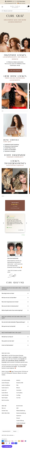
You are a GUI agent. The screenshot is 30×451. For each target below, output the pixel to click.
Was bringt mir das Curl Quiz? (8, 293)
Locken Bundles (5, 395)
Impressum (18, 415)
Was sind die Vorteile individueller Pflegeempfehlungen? (13, 322)
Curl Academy (19, 392)
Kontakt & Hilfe (19, 382)
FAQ (17, 385)
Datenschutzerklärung (21, 413)
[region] (15, 223)
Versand (18, 418)
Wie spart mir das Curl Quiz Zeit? (8, 326)
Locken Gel (4, 390)
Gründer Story (5, 410)
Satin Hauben (5, 397)
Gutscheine (18, 390)
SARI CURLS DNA (5, 413)
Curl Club (18, 397)
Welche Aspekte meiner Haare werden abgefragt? (12, 310)
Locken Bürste (5, 392)
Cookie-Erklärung (20, 420)
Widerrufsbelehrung (20, 410)
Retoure (18, 387)
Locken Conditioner (6, 385)
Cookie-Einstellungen (20, 423)
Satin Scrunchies (5, 400)
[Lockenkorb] (27, 6)
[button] (3, 223)
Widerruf (19, 426)
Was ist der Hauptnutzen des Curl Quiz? (10, 301)
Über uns (4, 408)
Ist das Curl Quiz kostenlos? (7, 345)
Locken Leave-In (5, 387)
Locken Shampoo (5, 382)
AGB (17, 408)
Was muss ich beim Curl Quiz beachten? (10, 306)
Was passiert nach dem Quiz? (8, 341)
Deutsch (14, 431)
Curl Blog (18, 395)
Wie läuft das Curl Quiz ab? (7, 336)
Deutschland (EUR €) (6, 431)
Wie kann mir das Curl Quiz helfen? (9, 297)
